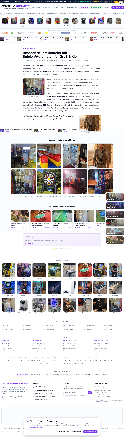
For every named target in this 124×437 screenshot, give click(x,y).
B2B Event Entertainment (71, 358)
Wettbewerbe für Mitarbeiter (39, 348)
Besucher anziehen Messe (70, 345)
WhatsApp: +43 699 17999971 (44, 393)
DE (106, 1)
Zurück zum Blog (30, 48)
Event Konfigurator (98, 358)
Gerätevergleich (42, 361)
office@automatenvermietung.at (44, 390)
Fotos (84, 7)
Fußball (95, 7)
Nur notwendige (77, 431)
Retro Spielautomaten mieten (101, 343)
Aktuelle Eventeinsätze (76, 361)
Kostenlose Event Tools (28, 361)
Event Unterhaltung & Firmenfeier (52, 358)
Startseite (37, 7)
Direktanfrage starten (100, 374)
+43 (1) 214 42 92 (40, 387)
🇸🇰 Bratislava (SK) (78, 364)
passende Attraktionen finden (60, 374)
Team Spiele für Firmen (38, 345)
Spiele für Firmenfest (6, 348)
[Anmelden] (90, 392)
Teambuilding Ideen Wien (38, 343)
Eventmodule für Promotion (70, 351)
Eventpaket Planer (111, 358)
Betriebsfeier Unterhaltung (8, 345)
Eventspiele (59, 7)
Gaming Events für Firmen (100, 348)
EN (110, 1)
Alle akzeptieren (91, 431)
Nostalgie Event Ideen (99, 345)
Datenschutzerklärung (36, 427)
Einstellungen (65, 431)
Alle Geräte (47, 7)
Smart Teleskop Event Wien (63, 364)
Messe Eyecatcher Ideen (69, 343)
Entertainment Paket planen (39, 374)
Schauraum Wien (86, 358)
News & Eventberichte (91, 361)
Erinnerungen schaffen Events (101, 351)
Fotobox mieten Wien (46, 364)
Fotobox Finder (53, 361)
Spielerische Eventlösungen (32, 358)
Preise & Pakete (72, 7)
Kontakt (107, 7)
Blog (66, 361)
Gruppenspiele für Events (38, 351)
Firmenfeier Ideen (6, 343)
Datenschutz (81, 395)
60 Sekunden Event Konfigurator (81, 374)
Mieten (25, 227)
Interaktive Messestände (69, 348)
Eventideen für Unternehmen (8, 351)
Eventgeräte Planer (14, 361)
